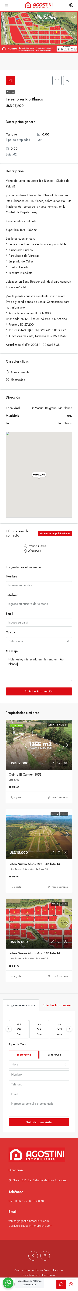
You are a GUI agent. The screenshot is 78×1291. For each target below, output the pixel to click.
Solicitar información (39, 691)
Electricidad (17, 380)
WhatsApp (34, 551)
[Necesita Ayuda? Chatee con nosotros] (8, 1282)
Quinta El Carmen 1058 (25, 774)
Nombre (11, 576)
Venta (10, 91)
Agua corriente (20, 372)
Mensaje (12, 651)
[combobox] (39, 641)
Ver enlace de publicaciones (55, 533)
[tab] (10, 80)
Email (9, 614)
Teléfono (12, 595)
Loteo (64, 814)
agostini (18, 797)
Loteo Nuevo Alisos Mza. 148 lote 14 (34, 953)
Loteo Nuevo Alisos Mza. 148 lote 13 (34, 864)
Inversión (62, 724)
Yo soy (10, 632)
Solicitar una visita (39, 1122)
